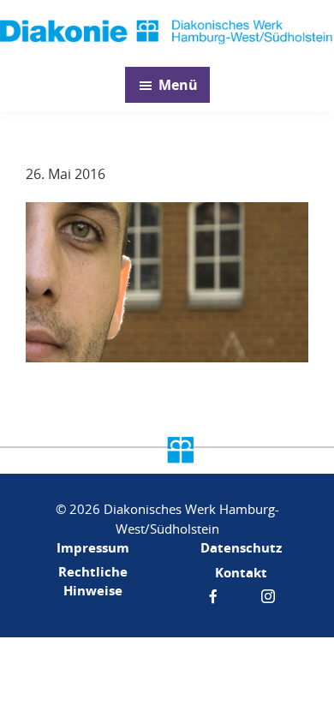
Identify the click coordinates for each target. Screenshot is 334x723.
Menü (178, 84)
